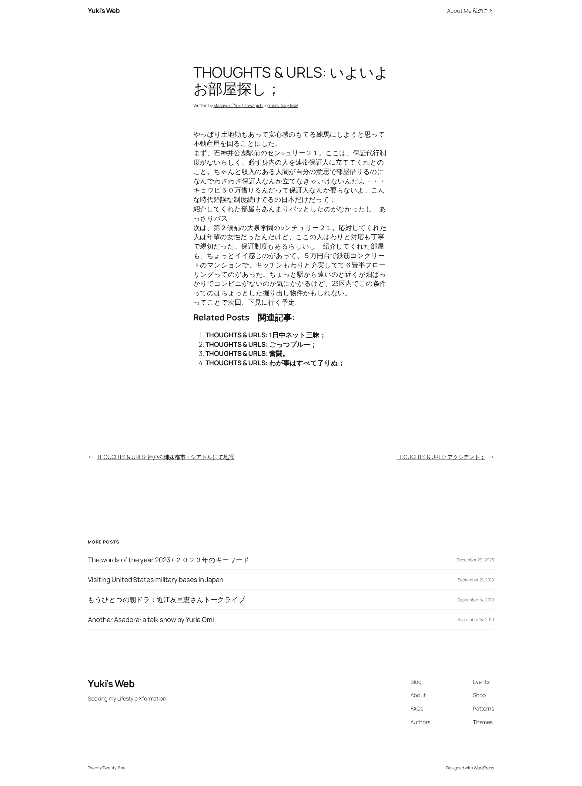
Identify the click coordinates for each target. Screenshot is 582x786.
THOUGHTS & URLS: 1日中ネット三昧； (266, 334)
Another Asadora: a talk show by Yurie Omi (151, 620)
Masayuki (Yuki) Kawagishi (238, 105)
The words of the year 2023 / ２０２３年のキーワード (168, 560)
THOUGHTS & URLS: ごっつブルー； (261, 344)
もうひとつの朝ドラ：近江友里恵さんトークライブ (166, 600)
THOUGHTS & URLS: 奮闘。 (247, 353)
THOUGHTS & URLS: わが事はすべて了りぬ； (275, 362)
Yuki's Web (104, 10)
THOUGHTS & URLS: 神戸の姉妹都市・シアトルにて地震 (165, 456)
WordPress (484, 768)
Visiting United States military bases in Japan (155, 580)
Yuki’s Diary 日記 (283, 105)
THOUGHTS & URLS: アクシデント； (440, 456)
